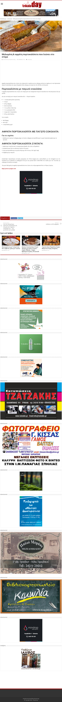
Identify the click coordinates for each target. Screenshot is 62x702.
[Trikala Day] (31, 4)
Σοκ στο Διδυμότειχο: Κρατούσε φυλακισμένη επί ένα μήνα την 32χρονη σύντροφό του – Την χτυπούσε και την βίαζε (10, 226)
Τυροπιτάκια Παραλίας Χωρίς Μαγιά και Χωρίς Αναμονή (51, 247)
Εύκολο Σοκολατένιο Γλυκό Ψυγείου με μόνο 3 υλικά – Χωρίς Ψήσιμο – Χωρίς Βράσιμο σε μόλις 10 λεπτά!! (30, 249)
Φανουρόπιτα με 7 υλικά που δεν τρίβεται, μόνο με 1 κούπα (11, 247)
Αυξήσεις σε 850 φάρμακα (52, 223)
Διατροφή (9, 18)
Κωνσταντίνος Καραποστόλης (9, 59)
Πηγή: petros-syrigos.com (9, 168)
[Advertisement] (31, 72)
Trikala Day (35, 688)
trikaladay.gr (3, 18)
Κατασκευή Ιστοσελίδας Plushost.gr (31, 687)
